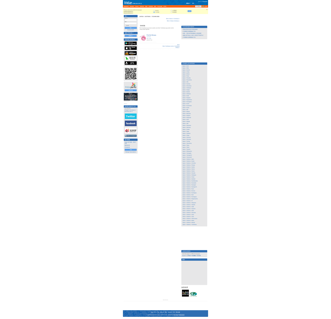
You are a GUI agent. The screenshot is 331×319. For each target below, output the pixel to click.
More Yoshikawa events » (169, 46)
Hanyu (193, 171)
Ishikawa (189, 93)
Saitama (147, 16)
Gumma (188, 83)
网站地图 (178, 312)
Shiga (188, 135)
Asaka (192, 161)
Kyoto (188, 107)
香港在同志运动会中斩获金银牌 (190, 29)
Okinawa (189, 127)
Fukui (188, 76)
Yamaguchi (189, 155)
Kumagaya (194, 196)
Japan (141, 16)
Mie (187, 109)
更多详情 (131, 90)
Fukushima (189, 80)
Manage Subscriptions (130, 152)
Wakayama (189, 151)
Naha (148, 38)
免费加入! (188, 3)
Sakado (193, 204)
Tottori (188, 147)
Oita (187, 123)
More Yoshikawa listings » (177, 46)
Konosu (193, 190)
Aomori (188, 70)
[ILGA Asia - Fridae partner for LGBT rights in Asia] (185, 296)
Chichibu (194, 163)
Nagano (188, 115)
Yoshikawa (155, 16)
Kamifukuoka (195, 181)
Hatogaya (194, 175)
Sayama (193, 208)
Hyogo (188, 89)
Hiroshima (189, 85)
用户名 (126, 18)
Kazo (193, 188)
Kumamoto (189, 105)
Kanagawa (189, 101)
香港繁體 (199, 255)
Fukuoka (189, 78)
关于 (155, 312)
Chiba (188, 72)
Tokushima (189, 143)
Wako (193, 220)
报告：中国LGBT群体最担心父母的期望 (192, 33)
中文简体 (194, 255)
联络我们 (170, 312)
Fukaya (193, 165)
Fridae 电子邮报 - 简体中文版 (130, 143)
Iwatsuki (193, 179)
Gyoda (193, 167)
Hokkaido (189, 87)
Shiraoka (194, 212)
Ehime (188, 74)
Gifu (187, 82)
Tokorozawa (194, 218)
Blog (152, 312)
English (184, 255)
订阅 (131, 149)
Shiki (193, 210)
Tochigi (188, 141)
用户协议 (176, 314)
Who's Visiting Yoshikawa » (173, 21)
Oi (192, 200)
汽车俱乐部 (127, 147)
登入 (193, 3)
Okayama (189, 125)
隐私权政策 (181, 314)
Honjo (193, 177)
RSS (174, 312)
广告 (158, 312)
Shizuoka (189, 139)
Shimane (189, 137)
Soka (193, 214)
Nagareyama (195, 198)
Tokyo (188, 145)
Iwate (188, 95)
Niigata (188, 121)
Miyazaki (189, 113)
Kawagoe (194, 185)
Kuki (193, 194)
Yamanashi (189, 157)
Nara (188, 119)
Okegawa (194, 202)
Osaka (188, 129)
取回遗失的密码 (130, 29)
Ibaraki (188, 91)
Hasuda (193, 173)
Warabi (193, 222)
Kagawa (188, 97)
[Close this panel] (207, 10)
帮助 (166, 312)
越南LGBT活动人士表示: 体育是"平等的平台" (193, 35)
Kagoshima (189, 99)
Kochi (188, 103)
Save (189, 11)
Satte (193, 206)
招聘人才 (162, 312)
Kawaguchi (194, 186)
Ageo (192, 159)
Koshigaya (194, 192)
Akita (187, 68)
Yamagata (189, 153)
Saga (188, 131)
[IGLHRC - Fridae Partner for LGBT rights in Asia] (193, 296)
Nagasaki (189, 117)
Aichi (187, 66)
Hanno (193, 169)
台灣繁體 (189, 255)
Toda (193, 216)
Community (149, 36)
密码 (126, 21)
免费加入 (131, 35)
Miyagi (188, 111)
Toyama (188, 149)
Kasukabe (194, 183)
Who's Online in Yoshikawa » (173, 18)
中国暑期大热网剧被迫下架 (189, 31)
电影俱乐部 (127, 145)
